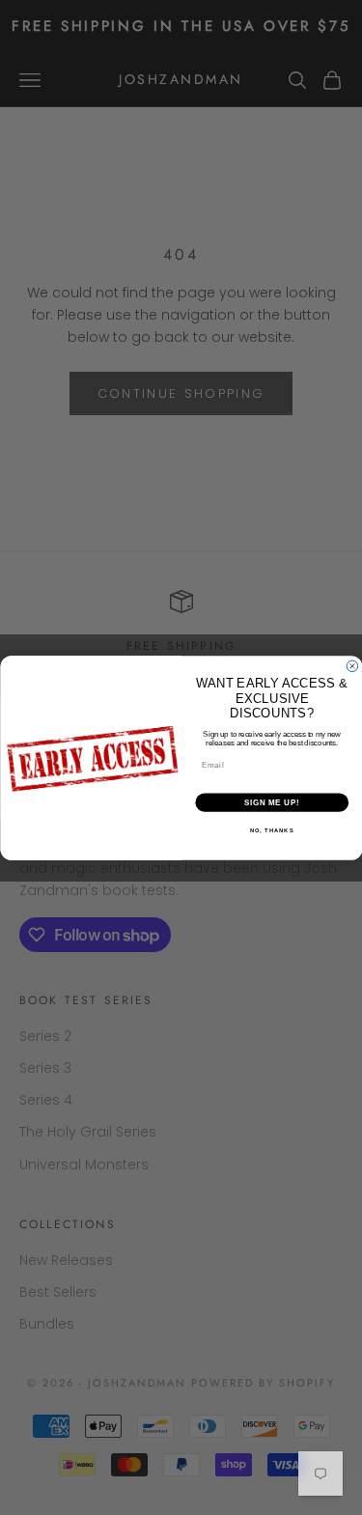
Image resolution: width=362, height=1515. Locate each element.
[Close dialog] (352, 666)
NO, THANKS (271, 830)
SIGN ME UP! (271, 802)
